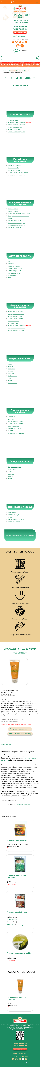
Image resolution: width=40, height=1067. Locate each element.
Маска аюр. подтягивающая (17, 840)
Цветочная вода (13, 515)
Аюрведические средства (16, 330)
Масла (10, 364)
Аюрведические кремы (15, 318)
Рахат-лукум (12, 469)
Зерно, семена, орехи (15, 268)
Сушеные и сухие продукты (16, 223)
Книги (10, 517)
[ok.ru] (20, 42)
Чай (9, 278)
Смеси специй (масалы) (15, 127)
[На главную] (20, 10)
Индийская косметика (15, 428)
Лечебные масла (13, 321)
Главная (4, 71)
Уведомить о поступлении (20, 729)
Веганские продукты (14, 227)
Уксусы (10, 371)
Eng (22, 46)
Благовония (12, 512)
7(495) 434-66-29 (20, 26)
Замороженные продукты (16, 225)
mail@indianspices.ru (20, 36)
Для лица (11, 419)
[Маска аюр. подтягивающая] (20, 829)
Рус (18, 46)
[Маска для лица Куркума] (20, 986)
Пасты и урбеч (13, 211)
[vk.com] (13, 42)
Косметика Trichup (14, 170)
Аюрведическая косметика (16, 175)
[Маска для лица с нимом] (20, 942)
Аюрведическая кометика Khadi (18, 172)
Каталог (11, 71)
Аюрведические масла (15, 316)
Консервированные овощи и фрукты (20, 213)
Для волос (11, 417)
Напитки (11, 373)
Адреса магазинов (21, 20)
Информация (6, 744)
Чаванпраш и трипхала (15, 311)
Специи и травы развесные (16, 125)
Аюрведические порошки (16, 314)
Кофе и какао (12, 275)
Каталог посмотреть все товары (20, 535)
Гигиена (10, 431)
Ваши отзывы (20, 78)
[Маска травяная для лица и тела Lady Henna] (20, 864)
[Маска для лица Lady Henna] (20, 901)
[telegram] (16, 42)
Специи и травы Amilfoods (16, 122)
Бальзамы (11, 369)
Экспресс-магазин (21, 23)
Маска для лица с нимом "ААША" (19, 953)
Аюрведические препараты (16, 433)
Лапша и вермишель (14, 271)
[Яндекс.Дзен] (23, 42)
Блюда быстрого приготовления (18, 216)
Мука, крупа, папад (14, 273)
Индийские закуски (14, 266)
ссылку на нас (26, 1025)
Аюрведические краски (15, 421)
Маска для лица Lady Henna (17, 912)
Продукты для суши (14, 220)
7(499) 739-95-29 (20, 29)
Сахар (10, 478)
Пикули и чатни (13, 209)
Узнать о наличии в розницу (20, 734)
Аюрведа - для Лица (21, 71)
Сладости (11, 474)
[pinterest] (26, 42)
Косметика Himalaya (14, 165)
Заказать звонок (20, 32)
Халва (10, 471)
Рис (9, 261)
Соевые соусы (12, 383)
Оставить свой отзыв (23, 804)
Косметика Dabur (13, 168)
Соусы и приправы (14, 129)
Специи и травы (13, 120)
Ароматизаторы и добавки (16, 132)
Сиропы (10, 366)
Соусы (10, 218)
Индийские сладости (14, 467)
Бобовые (11, 264)
